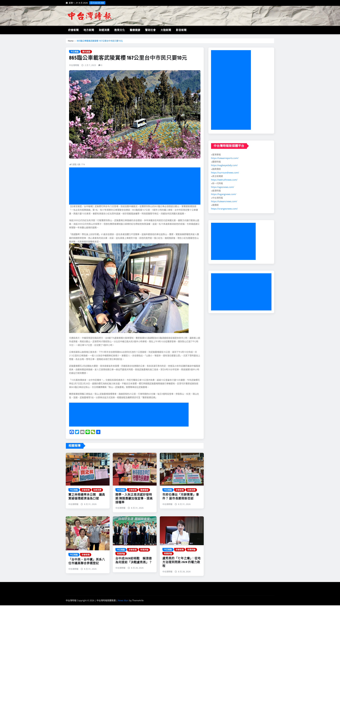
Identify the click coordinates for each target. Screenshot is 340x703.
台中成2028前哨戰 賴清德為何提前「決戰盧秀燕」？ (133, 560)
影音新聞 (181, 30)
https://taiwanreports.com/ (224, 158)
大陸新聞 (166, 30)
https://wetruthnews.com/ (224, 179)
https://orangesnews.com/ (224, 208)
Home (71, 40)
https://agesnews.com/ (222, 187)
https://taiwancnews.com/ (224, 201)
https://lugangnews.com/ (223, 194)
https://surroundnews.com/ (225, 172)
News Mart (123, 600)
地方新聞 (89, 30)
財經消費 (104, 30)
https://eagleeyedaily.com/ (224, 165)
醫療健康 (135, 30)
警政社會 (150, 30)
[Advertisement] (135, 186)
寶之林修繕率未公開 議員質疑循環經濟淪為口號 (86, 496)
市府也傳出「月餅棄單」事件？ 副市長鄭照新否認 (180, 496)
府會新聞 (73, 30)
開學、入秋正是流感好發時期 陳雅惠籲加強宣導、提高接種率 (134, 498)
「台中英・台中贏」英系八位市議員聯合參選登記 (86, 561)
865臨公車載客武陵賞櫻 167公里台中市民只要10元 (100, 40)
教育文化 (119, 30)
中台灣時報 (74, 65)
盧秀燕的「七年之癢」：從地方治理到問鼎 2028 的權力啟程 (181, 562)
